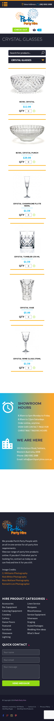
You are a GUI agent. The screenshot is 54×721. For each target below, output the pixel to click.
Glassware (7, 633)
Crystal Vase (27, 308)
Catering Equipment (12, 610)
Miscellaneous (34, 610)
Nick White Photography (14, 576)
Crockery (6, 614)
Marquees (32, 607)
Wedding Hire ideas (36, 629)
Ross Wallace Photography (15, 580)
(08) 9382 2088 (45, 4)
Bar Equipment (9, 607)
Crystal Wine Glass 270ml (27, 359)
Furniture (6, 629)
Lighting (6, 636)
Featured (6, 625)
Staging (31, 622)
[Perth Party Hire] (27, 16)
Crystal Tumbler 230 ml (27, 257)
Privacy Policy (45, 707)
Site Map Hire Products (25, 709)
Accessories (8, 603)
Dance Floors (8, 622)
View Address (30, 4)
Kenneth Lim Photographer (16, 583)
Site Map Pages (7, 709)
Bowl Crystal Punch (27, 153)
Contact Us (32, 707)
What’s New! (33, 633)
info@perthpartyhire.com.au (37, 459)
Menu (4, 4)
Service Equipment (36, 614)
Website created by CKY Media (13, 707)
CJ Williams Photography (14, 573)
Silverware (32, 618)
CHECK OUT (20, 29)
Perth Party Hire (20, 700)
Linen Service (33, 603)
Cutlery (5, 618)
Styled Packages (35, 625)
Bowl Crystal (27, 102)
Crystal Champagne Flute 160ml (27, 205)
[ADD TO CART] (34, 111)
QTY (21, 111)
